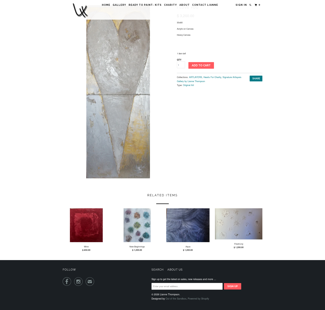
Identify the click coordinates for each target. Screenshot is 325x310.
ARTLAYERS (195, 77)
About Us (175, 269)
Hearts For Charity (212, 77)
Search (157, 269)
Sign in (241, 5)
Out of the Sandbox (176, 298)
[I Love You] (118, 91)
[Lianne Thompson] (80, 10)
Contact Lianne (205, 5)
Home (106, 5)
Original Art (188, 85)
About (184, 5)
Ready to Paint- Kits (145, 5)
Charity (170, 5)
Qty (179, 59)
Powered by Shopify (198, 298)
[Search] (251, 5)
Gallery (119, 5)
